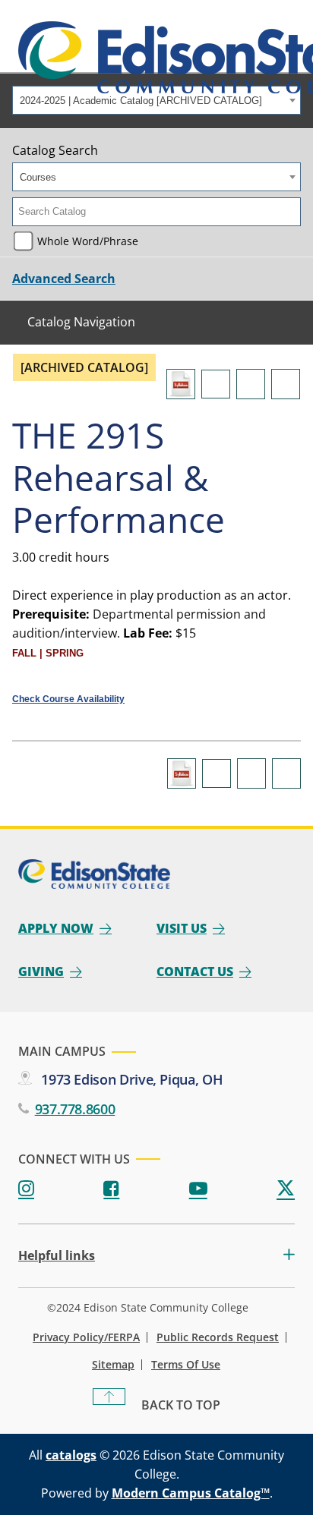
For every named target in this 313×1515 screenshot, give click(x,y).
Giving (41, 971)
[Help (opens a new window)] (285, 384)
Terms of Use (185, 1364)
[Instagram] (26, 1189)
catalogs (71, 1455)
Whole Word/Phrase (87, 241)
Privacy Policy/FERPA (86, 1337)
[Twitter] (286, 1189)
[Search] (290, 211)
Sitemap (113, 1364)
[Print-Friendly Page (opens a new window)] (250, 384)
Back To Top (180, 1405)
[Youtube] (198, 1189)
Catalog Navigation (81, 321)
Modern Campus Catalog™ (191, 1493)
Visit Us (181, 928)
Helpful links (56, 1256)
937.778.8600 (75, 1109)
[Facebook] (111, 1189)
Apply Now (55, 928)
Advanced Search (63, 278)
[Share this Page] (215, 384)
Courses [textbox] (38, 177)
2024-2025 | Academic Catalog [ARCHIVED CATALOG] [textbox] (141, 100)
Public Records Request (217, 1337)
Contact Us (194, 971)
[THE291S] (180, 384)
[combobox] (156, 100)
